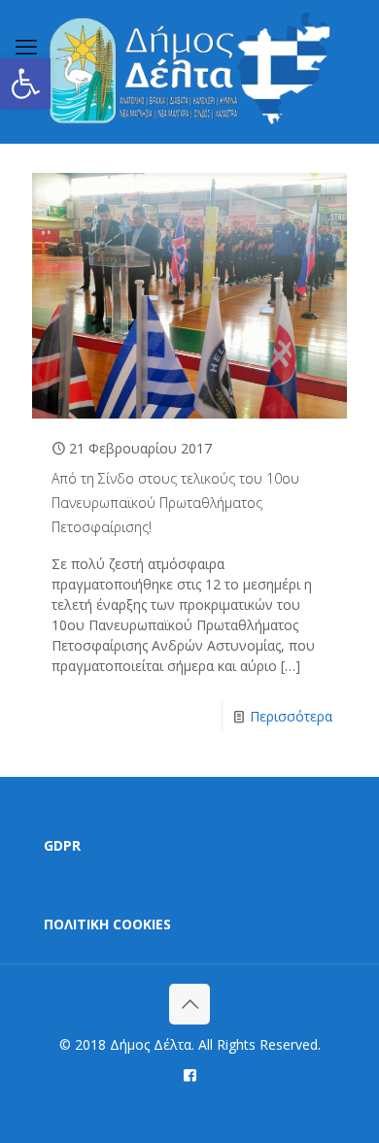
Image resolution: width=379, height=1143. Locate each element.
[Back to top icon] (189, 1004)
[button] (25, 83)
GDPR (62, 845)
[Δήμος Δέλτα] (189, 71)
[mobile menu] (26, 45)
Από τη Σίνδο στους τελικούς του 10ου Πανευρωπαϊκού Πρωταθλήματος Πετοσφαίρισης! (175, 502)
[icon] (190, 1074)
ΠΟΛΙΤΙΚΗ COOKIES (107, 924)
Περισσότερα (291, 716)
